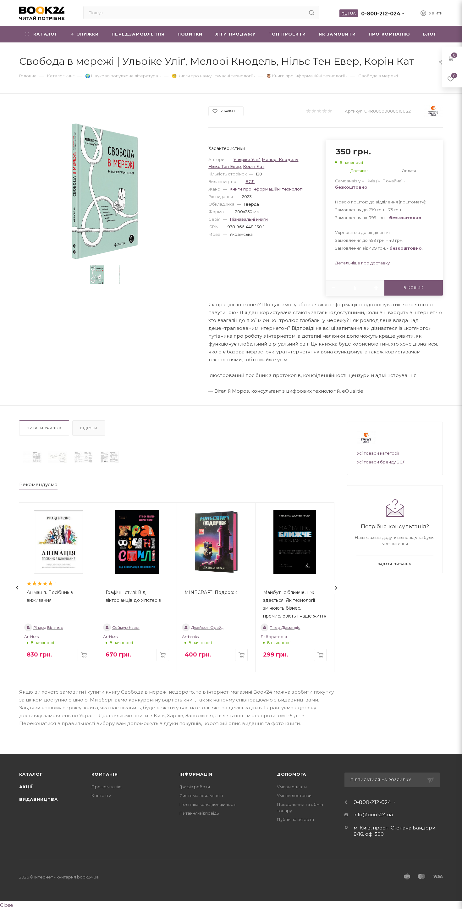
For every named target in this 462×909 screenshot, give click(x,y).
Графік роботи (194, 786)
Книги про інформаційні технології (266, 188)
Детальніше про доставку (362, 262)
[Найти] (311, 12)
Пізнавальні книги (249, 219)
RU (344, 13)
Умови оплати (292, 786)
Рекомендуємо (38, 484)
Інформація (195, 774)
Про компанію (106, 786)
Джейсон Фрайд (207, 627)
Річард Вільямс (48, 627)
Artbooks (190, 636)
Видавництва (38, 799)
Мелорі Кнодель (280, 159)
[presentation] (17, 587)
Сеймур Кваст (126, 627)
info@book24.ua (373, 815)
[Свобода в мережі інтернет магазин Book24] (108, 191)
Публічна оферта (295, 819)
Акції (26, 786)
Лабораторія (274, 636)
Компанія (104, 774)
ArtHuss (31, 636)
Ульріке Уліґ (247, 159)
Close (6, 905)
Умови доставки (294, 795)
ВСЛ (250, 181)
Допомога (291, 774)
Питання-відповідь (199, 813)
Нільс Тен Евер (224, 166)
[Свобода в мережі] (32, 457)
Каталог (31, 774)
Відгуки (88, 428)
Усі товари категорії (378, 453)
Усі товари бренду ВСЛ (381, 461)
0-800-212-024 (380, 14)
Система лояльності (201, 795)
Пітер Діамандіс (285, 627)
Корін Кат (253, 166)
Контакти (101, 795)
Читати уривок (44, 428)
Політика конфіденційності (207, 804)
